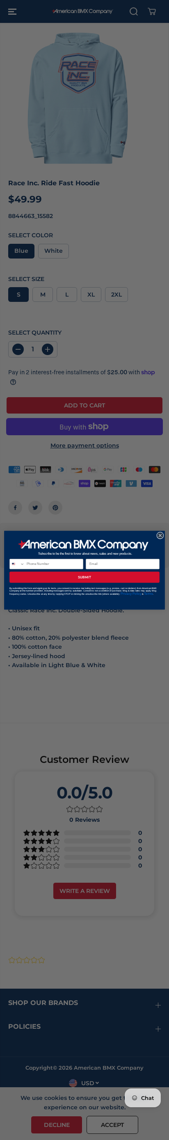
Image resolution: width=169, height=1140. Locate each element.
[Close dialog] (160, 535)
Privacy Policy (131, 593)
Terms (148, 593)
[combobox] (17, 564)
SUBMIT (84, 577)
